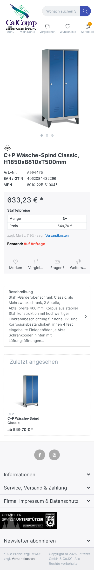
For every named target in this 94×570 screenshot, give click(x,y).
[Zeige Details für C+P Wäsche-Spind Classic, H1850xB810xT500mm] (25, 391)
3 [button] (52, 135)
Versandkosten (57, 235)
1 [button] (41, 135)
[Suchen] (85, 11)
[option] (47, 88)
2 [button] (47, 135)
